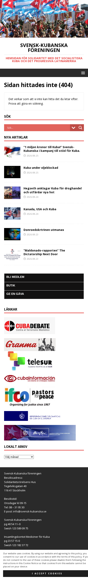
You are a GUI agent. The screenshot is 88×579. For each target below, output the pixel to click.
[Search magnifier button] (80, 127)
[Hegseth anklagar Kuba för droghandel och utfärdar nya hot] (12, 196)
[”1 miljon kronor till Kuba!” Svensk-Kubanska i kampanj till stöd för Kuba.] (12, 155)
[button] (82, 73)
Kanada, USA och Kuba (40, 209)
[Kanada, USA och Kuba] (12, 217)
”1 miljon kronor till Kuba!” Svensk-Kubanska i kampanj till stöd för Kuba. (52, 149)
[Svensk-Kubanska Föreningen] (44, 35)
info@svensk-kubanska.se (29, 511)
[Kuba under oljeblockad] (12, 176)
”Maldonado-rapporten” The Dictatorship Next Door (44, 252)
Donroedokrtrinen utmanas (44, 230)
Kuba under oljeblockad (41, 168)
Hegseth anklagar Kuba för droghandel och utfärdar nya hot (53, 190)
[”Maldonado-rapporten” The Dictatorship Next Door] (12, 258)
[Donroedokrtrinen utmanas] (12, 238)
